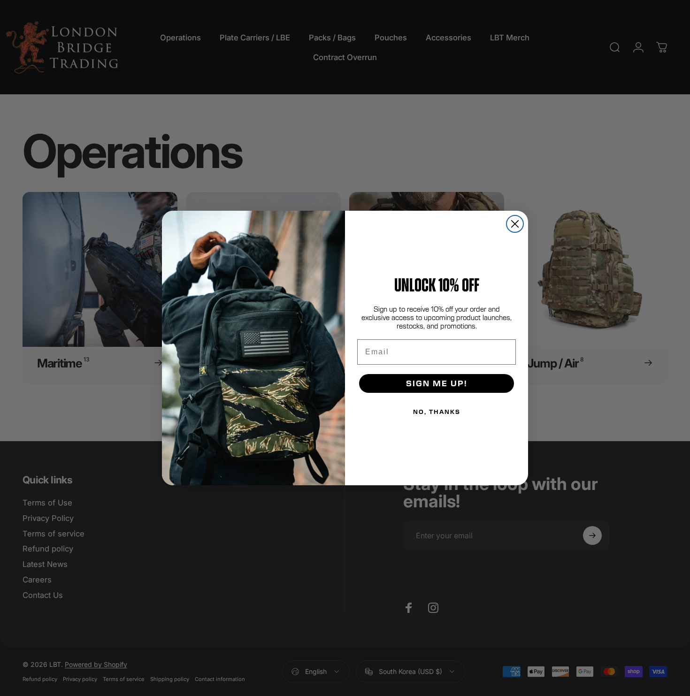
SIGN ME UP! (437, 383)
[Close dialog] (514, 223)
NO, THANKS (436, 411)
